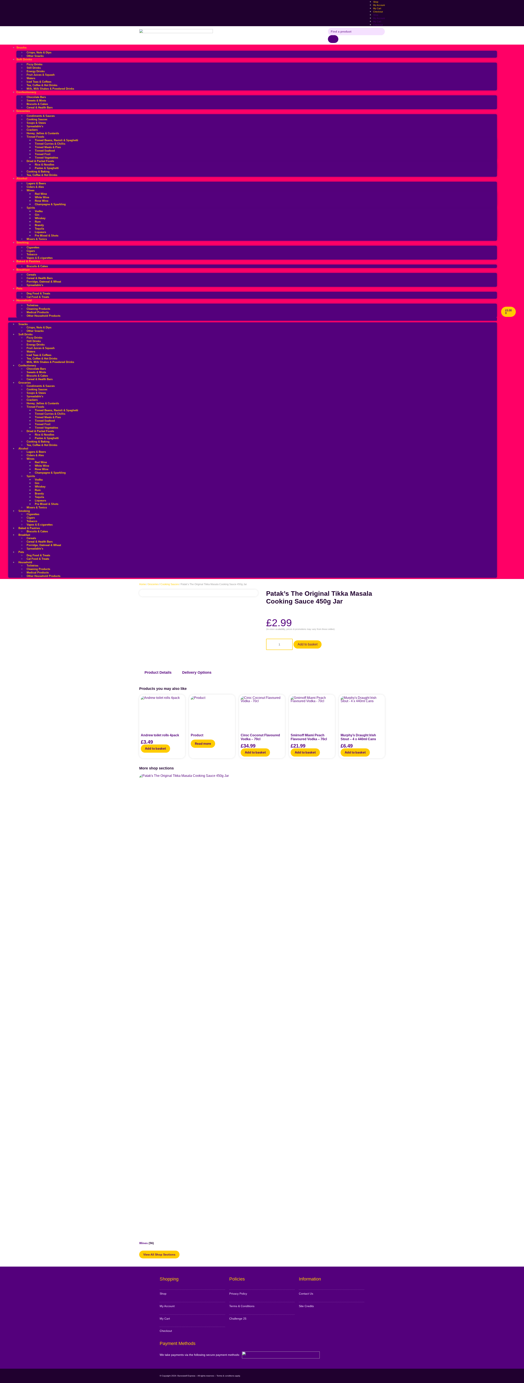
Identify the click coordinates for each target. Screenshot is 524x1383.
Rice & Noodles (44, 164)
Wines (30, 190)
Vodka (39, 211)
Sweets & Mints (36, 100)
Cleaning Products (38, 308)
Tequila (39, 228)
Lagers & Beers (36, 183)
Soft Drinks (24, 59)
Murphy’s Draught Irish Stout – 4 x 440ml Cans (358, 737)
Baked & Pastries (28, 261)
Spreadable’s (35, 126)
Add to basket (307, 644)
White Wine (42, 197)
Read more (203, 744)
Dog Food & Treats (38, 293)
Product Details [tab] (158, 672)
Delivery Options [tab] (196, 672)
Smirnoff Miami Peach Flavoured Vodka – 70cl (309, 737)
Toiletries (32, 305)
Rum (38, 221)
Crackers (32, 129)
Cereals (31, 274)
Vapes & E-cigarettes (40, 257)
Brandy (39, 225)
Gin (37, 214)
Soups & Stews (36, 122)
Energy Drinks (36, 71)
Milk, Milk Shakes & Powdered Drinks (50, 88)
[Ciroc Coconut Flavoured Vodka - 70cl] (262, 712)
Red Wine (41, 193)
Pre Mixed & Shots (46, 235)
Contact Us (306, 1293)
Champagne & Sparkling (50, 204)
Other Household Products (43, 315)
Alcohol (21, 178)
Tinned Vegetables (46, 157)
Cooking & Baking (38, 171)
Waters (31, 78)
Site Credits (306, 1306)
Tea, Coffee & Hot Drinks (42, 85)
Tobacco (32, 254)
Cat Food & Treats (38, 296)
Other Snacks (35, 55)
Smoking (22, 242)
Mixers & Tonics (37, 239)
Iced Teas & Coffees (39, 81)
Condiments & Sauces (41, 115)
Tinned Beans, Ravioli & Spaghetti (56, 140)
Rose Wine (41, 200)
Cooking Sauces (37, 119)
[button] (252, 319)
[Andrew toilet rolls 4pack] (162, 712)
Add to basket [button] (155, 748)
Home (142, 584)
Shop (375, 15)
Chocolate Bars (36, 97)
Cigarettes (33, 247)
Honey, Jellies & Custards (43, 133)
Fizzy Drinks (34, 64)
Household (24, 300)
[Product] (212, 712)
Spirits (31, 207)
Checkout (378, 11)
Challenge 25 (237, 1318)
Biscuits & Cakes (37, 104)
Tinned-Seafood (45, 150)
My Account (379, 18)
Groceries (23, 111)
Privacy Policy (238, 1293)
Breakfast (23, 269)
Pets (19, 288)
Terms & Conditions (241, 1306)
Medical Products (38, 312)
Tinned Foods (35, 136)
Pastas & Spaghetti (47, 168)
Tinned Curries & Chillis (50, 143)
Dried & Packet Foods (40, 161)
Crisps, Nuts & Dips (39, 52)
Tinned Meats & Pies (48, 147)
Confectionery (26, 92)
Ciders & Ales (35, 186)
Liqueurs (40, 232)
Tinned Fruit (42, 154)
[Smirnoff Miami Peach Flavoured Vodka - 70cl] (312, 712)
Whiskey (40, 218)
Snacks (21, 47)
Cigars (31, 250)
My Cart (377, 21)
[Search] (333, 39)
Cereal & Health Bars (40, 107)
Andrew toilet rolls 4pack (160, 735)
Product (197, 735)
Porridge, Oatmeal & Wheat (44, 281)
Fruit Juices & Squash (41, 74)
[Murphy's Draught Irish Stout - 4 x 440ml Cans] (362, 712)
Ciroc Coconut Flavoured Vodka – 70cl (260, 737)
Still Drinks (34, 67)
